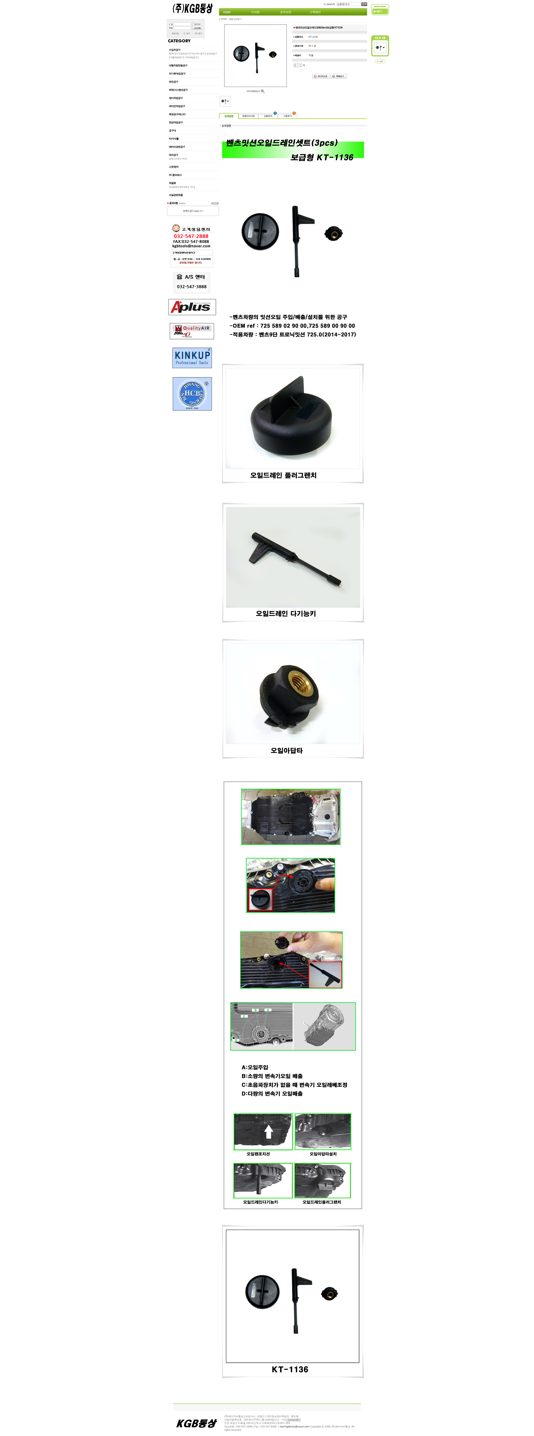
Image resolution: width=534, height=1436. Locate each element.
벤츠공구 (184, 53)
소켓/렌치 (174, 166)
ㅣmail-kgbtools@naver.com (293, 1426)
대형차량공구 (176, 57)
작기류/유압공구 (177, 73)
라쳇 (177, 158)
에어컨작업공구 (177, 106)
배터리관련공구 (177, 146)
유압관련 (173, 187)
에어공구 (173, 154)
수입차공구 (174, 49)
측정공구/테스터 (177, 114)
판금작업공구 (176, 122)
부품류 (172, 183)
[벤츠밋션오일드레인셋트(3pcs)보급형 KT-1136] (380, 52)
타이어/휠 (174, 138)
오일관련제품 (176, 195)
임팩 (171, 158)
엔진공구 (173, 81)
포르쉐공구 (212, 53)
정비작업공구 (176, 98)
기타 (183, 158)
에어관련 (183, 187)
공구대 (172, 130)
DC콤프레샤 (175, 175)
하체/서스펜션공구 (178, 89)
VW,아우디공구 (198, 53)
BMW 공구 (174, 53)
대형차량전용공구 (178, 65)
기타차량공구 (191, 57)
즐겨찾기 (377, 11)
